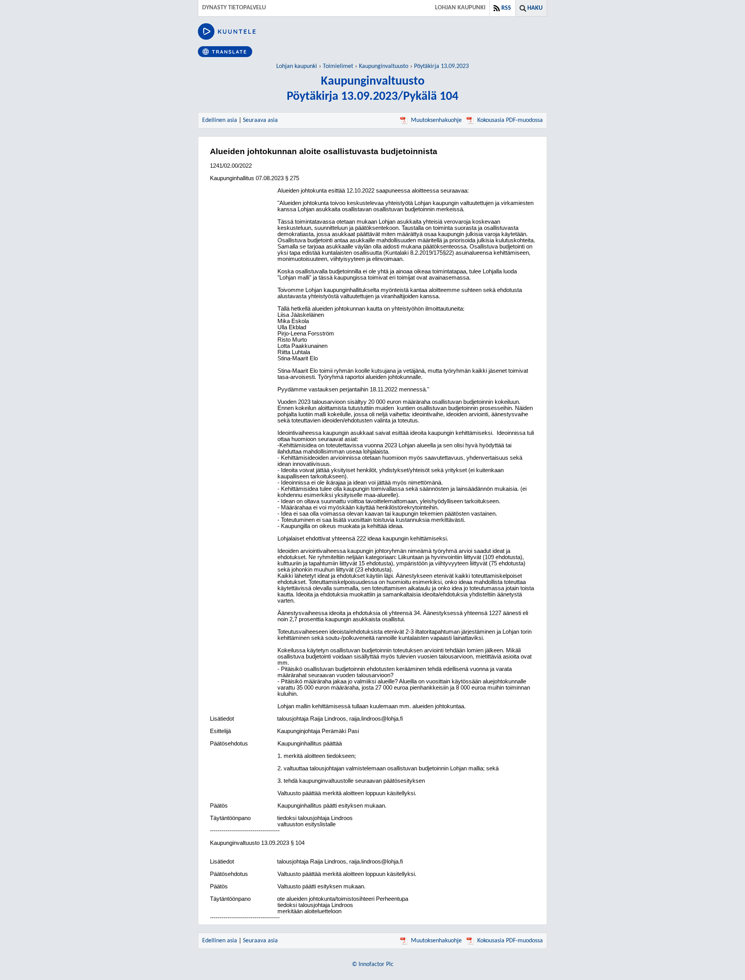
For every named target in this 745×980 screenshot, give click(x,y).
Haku (534, 8)
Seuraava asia (260, 120)
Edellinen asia (219, 120)
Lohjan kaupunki (296, 66)
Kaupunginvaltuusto (383, 66)
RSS (506, 8)
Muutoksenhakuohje (436, 120)
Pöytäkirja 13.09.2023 (441, 66)
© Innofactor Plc (372, 964)
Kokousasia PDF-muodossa (510, 120)
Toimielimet (338, 66)
